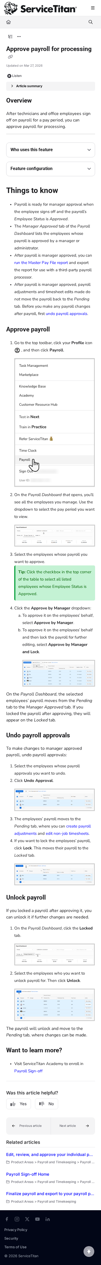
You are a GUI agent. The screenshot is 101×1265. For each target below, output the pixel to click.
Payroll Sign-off (28, 1071)
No (51, 1103)
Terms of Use (15, 1247)
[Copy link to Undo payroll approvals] (78, 735)
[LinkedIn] (47, 1219)
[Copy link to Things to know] (66, 191)
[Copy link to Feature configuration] (61, 169)
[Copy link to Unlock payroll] (54, 897)
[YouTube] (37, 1219)
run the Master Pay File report (41, 262)
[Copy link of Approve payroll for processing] (10, 57)
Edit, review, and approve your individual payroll (50, 1154)
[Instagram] (17, 1219)
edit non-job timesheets (67, 833)
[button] (28, 1126)
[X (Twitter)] (27, 1219)
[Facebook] (6, 1219)
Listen (17, 76)
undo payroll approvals (66, 313)
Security (11, 1238)
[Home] (40, 8)
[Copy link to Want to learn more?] (70, 1050)
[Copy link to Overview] (40, 101)
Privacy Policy (15, 1229)
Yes (23, 1103)
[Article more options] (19, 36)
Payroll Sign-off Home (27, 1174)
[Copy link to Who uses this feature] (61, 150)
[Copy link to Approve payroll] (58, 329)
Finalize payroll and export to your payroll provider (50, 1193)
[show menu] (92, 8)
